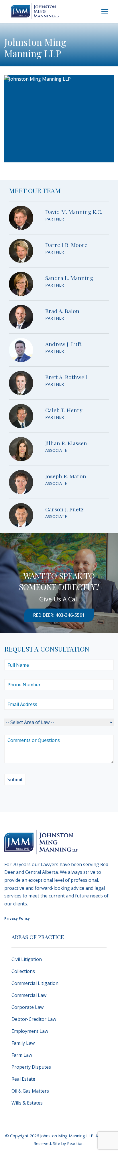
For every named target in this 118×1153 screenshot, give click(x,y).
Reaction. (75, 1143)
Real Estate (23, 1079)
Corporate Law (27, 1007)
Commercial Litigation (34, 983)
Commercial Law (28, 995)
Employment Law (29, 1031)
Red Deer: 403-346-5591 (59, 615)
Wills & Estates (27, 1103)
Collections (23, 971)
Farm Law (21, 1055)
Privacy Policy (17, 918)
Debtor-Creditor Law (33, 1019)
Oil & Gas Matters (30, 1091)
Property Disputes (31, 1067)
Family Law (23, 1043)
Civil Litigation (26, 959)
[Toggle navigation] (105, 11)
